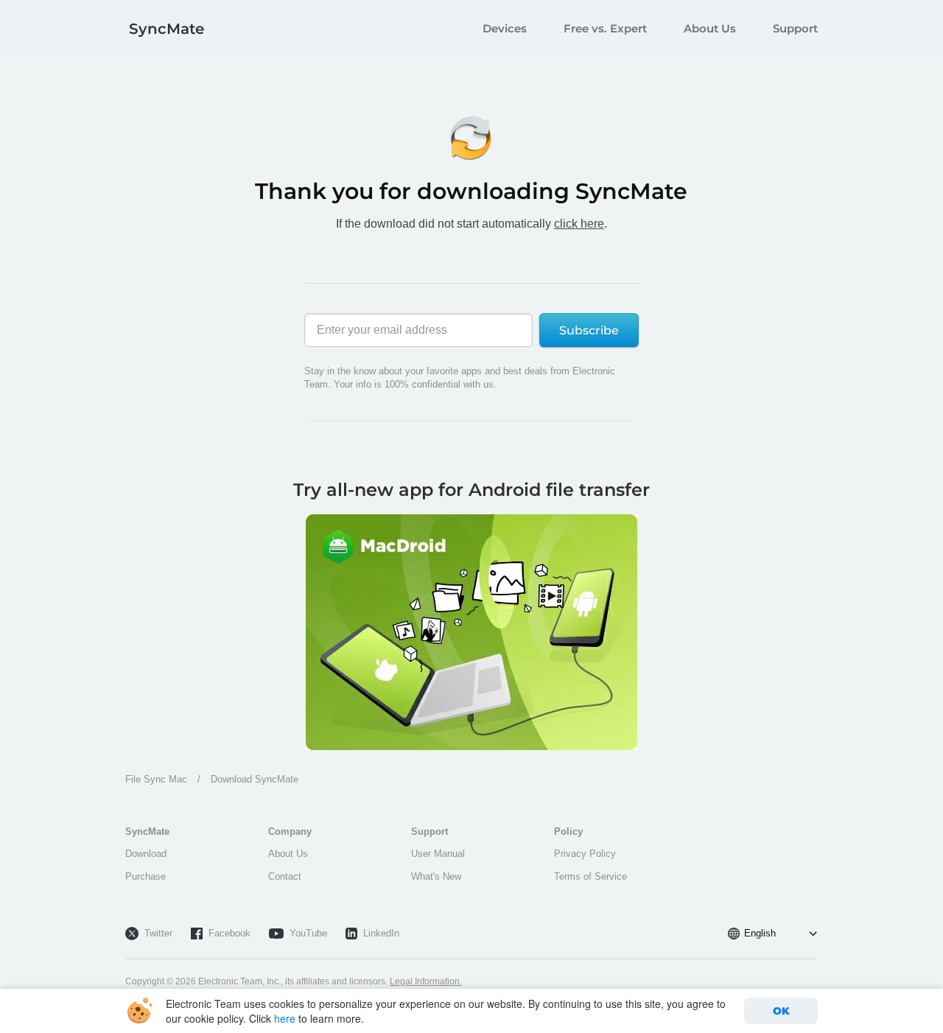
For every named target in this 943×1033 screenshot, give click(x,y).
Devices (505, 28)
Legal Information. (426, 981)
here (284, 1018)
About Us (710, 28)
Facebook (229, 933)
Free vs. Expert (605, 28)
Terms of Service (590, 876)
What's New (436, 876)
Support (795, 28)
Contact (284, 876)
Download (145, 853)
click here (579, 223)
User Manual (438, 853)
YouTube (308, 933)
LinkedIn (381, 933)
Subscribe (589, 330)
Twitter (158, 933)
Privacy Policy (585, 853)
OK (781, 1011)
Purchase (145, 876)
